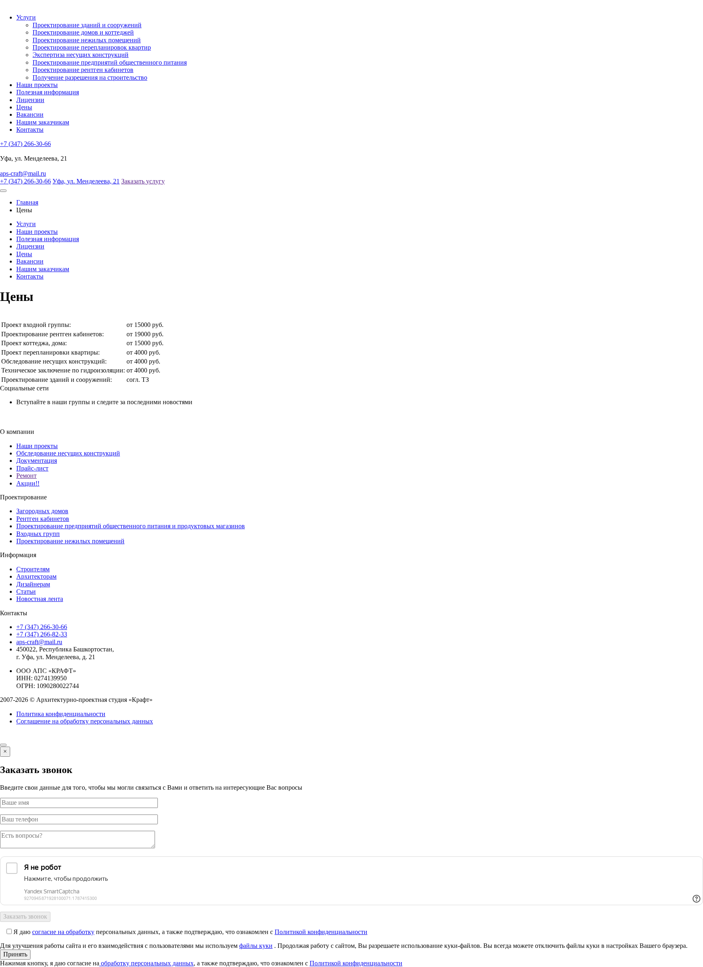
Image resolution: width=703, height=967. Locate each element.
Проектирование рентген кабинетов (83, 69)
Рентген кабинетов (42, 518)
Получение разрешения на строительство (90, 77)
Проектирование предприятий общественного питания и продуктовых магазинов (130, 526)
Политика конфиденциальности (60, 713)
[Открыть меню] (3, 190)
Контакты (30, 129)
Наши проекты (37, 84)
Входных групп (38, 533)
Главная (27, 202)
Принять (15, 954)
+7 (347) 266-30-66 (25, 143)
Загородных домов (42, 510)
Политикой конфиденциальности (321, 931)
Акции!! (27, 483)
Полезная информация (47, 92)
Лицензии (30, 99)
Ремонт (26, 475)
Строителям (33, 569)
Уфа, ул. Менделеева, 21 (86, 181)
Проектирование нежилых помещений (87, 40)
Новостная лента (39, 598)
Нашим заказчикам (42, 122)
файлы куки (256, 945)
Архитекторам (36, 576)
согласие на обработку (63, 931)
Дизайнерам (33, 584)
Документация (36, 460)
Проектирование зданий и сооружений (87, 25)
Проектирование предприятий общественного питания (110, 62)
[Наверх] (3, 745)
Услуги (26, 17)
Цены (24, 107)
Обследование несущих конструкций (68, 453)
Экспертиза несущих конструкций (81, 54)
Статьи (26, 591)
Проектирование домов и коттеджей (83, 32)
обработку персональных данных (146, 963)
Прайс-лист (32, 468)
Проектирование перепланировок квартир (92, 47)
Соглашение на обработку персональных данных (84, 721)
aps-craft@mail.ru (23, 173)
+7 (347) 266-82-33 (41, 634)
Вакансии (30, 114)
